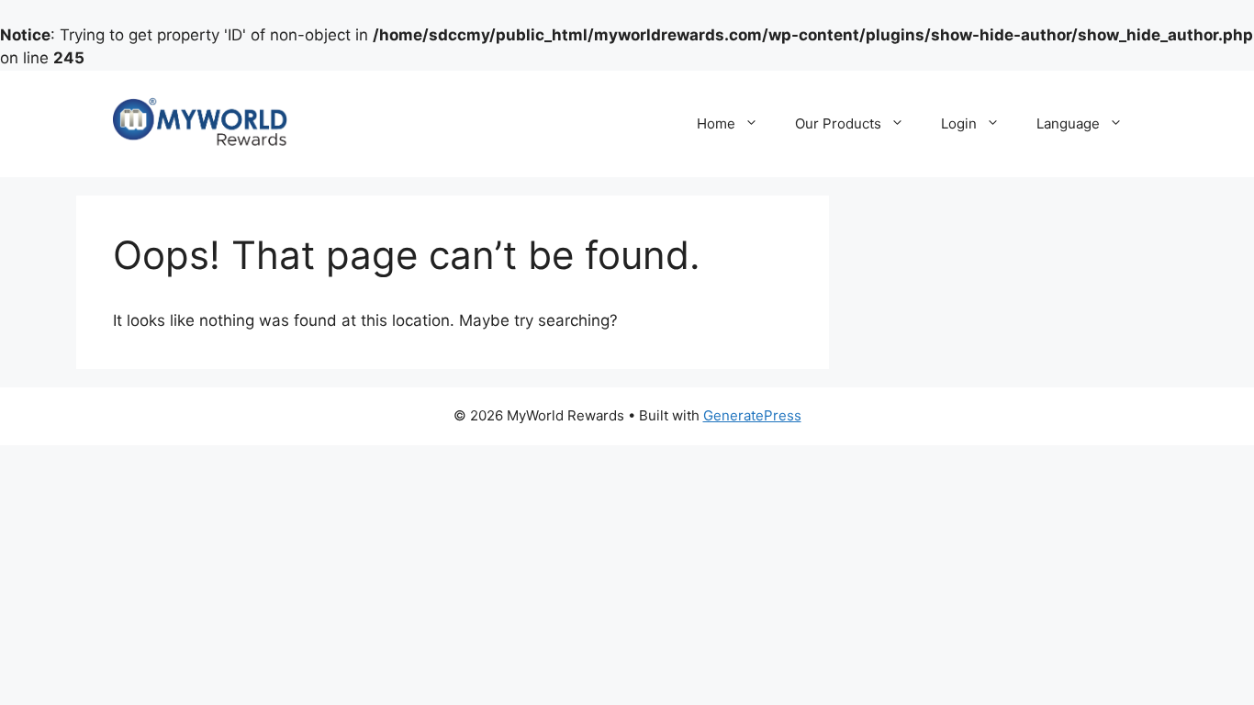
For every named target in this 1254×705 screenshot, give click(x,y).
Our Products (838, 123)
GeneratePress (752, 415)
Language (1068, 123)
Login (959, 123)
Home (716, 123)
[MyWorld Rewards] (200, 122)
